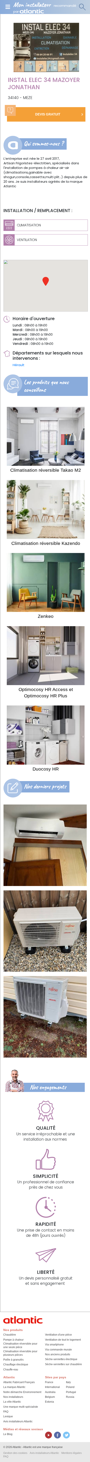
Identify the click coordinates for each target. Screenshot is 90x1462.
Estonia (49, 1401)
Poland (70, 1387)
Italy (68, 1382)
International (52, 1387)
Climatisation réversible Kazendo (45, 543)
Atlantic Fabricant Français (19, 1382)
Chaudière (9, 1334)
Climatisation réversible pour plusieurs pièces (20, 1353)
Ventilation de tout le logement (63, 1339)
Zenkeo (46, 616)
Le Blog (7, 1434)
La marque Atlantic (14, 1387)
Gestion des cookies (15, 1453)
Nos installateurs (13, 1396)
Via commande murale (58, 1349)
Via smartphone (54, 1344)
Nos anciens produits (57, 1354)
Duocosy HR (46, 768)
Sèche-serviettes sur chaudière (63, 1364)
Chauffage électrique (15, 1364)
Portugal (71, 1392)
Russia (70, 1396)
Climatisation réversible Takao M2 (45, 470)
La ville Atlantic (12, 1401)
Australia (50, 1392)
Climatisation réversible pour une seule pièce (20, 1345)
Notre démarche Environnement (22, 1392)
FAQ (5, 1411)
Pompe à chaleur (13, 1339)
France (49, 1382)
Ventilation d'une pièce (58, 1334)
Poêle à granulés (13, 1359)
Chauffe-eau (10, 1369)
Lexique (8, 1416)
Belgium (50, 1396)
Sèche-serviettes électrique (61, 1359)
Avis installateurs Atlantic (18, 1421)
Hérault (18, 365)
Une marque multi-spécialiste (20, 1406)
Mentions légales (71, 1453)
